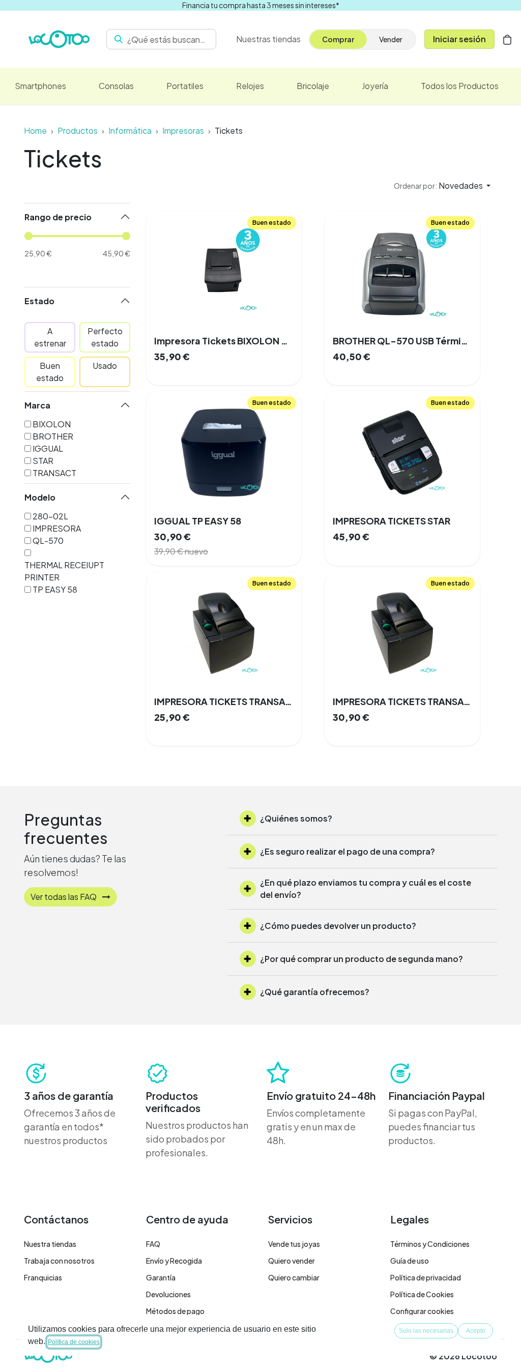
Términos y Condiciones (430, 1243)
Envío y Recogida (174, 1260)
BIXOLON (52, 424)
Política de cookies (74, 1342)
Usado (105, 365)
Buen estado (50, 371)
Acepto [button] (475, 1330)
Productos (77, 130)
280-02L (50, 516)
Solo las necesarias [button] (426, 1330)
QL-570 (48, 540)
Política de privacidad (425, 1277)
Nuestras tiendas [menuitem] (268, 39)
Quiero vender (291, 1260)
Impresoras (183, 130)
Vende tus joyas (294, 1243)
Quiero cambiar (294, 1277)
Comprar (338, 39)
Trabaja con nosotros (59, 1260)
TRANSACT (54, 473)
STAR (43, 460)
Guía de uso (409, 1260)
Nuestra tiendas (50, 1243)
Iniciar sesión (459, 39)
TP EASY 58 (55, 589)
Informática (130, 130)
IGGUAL (48, 448)
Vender (390, 39)
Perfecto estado (105, 337)
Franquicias (43, 1277)
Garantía (161, 1277)
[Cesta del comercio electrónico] (507, 39)
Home (35, 130)
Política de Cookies (422, 1294)
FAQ (153, 1243)
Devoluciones (168, 1294)
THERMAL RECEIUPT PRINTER (64, 571)
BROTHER (53, 436)
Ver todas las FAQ (64, 896)
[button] (442, 185)
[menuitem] (40, 86)
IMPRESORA (57, 528)
